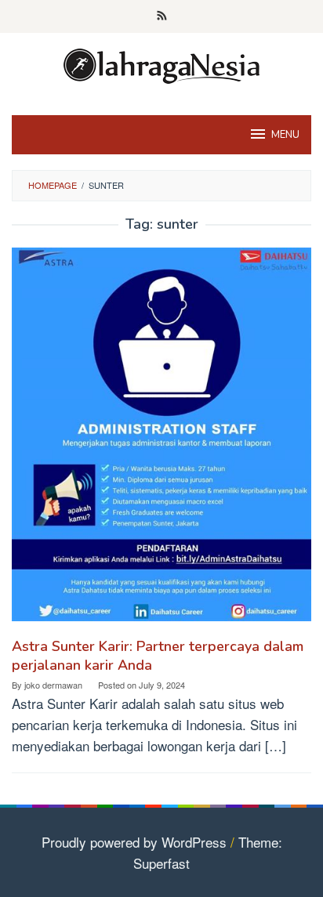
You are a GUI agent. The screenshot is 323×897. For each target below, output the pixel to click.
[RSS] (162, 16)
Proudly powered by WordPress (134, 842)
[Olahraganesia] (161, 64)
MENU (285, 135)
